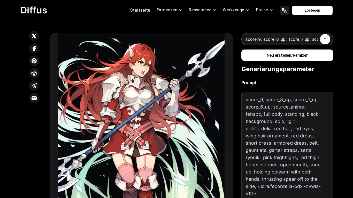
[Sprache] (284, 10)
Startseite (140, 10)
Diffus (33, 10)
